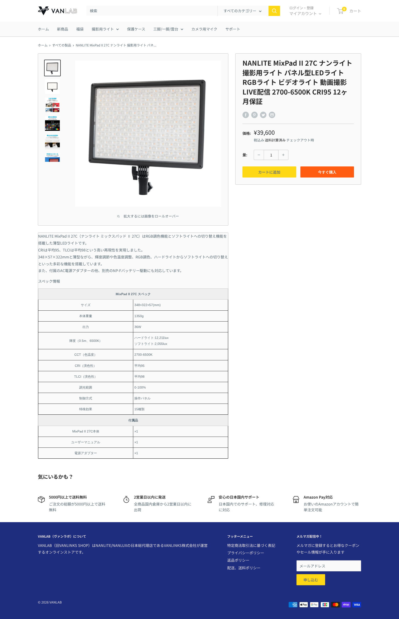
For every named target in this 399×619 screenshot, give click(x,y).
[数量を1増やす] (283, 155)
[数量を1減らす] (259, 155)
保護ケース (136, 29)
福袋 (80, 29)
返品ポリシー (238, 560)
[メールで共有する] (272, 114)
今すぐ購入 (327, 172)
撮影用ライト (103, 29)
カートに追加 (269, 172)
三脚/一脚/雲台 (165, 29)
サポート (232, 29)
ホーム (43, 29)
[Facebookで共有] (245, 114)
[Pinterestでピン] (254, 114)
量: (244, 154)
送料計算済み (275, 140)
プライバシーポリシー (245, 552)
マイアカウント (303, 13)
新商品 (62, 29)
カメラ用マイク (204, 29)
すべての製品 (61, 45)
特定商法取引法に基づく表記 (251, 545)
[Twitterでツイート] (263, 114)
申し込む (310, 579)
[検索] (274, 11)
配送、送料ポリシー (243, 567)
